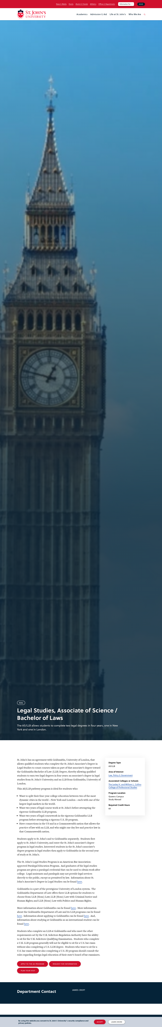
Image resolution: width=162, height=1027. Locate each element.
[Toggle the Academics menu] (82, 17)
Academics (82, 14)
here (79, 881)
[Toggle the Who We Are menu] (134, 17)
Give (141, 4)
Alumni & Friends (82, 4)
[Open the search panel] (144, 16)
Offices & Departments (106, 4)
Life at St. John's (118, 14)
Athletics (93, 4)
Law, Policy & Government (121, 775)
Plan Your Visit (28, 970)
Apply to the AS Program (32, 964)
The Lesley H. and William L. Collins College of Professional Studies (125, 786)
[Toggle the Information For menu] (127, 7)
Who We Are (135, 14)
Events (71, 4)
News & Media (61, 4)
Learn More (116, 1022)
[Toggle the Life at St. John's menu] (117, 17)
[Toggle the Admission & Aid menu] (98, 17)
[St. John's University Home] (31, 14)
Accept (100, 1022)
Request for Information (65, 964)
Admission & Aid (98, 14)
